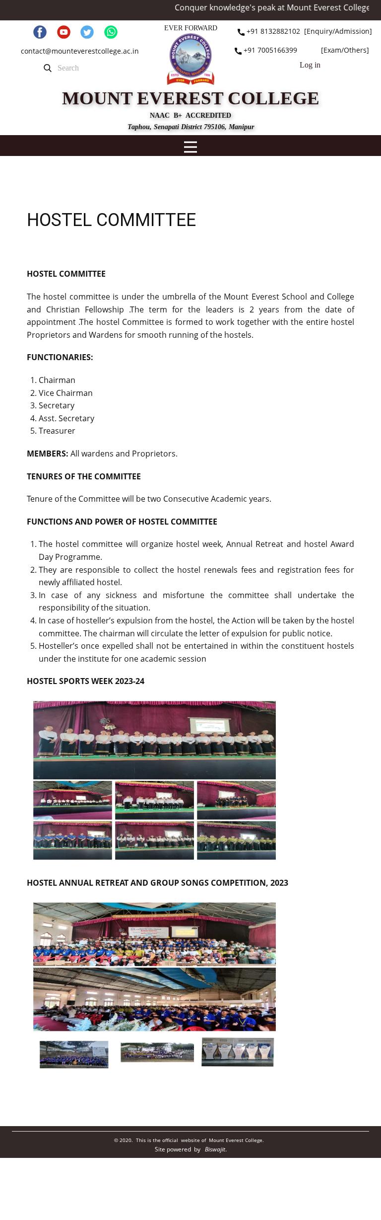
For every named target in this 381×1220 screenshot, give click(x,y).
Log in (310, 65)
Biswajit (215, 1149)
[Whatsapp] (111, 32)
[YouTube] (63, 32)
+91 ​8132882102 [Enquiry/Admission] (308, 31)
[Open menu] (190, 147)
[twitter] (87, 32)
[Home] (190, 59)
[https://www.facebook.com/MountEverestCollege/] (40, 32)
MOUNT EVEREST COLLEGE (190, 98)
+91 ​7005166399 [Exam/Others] (305, 50)
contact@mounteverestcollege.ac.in (80, 51)
